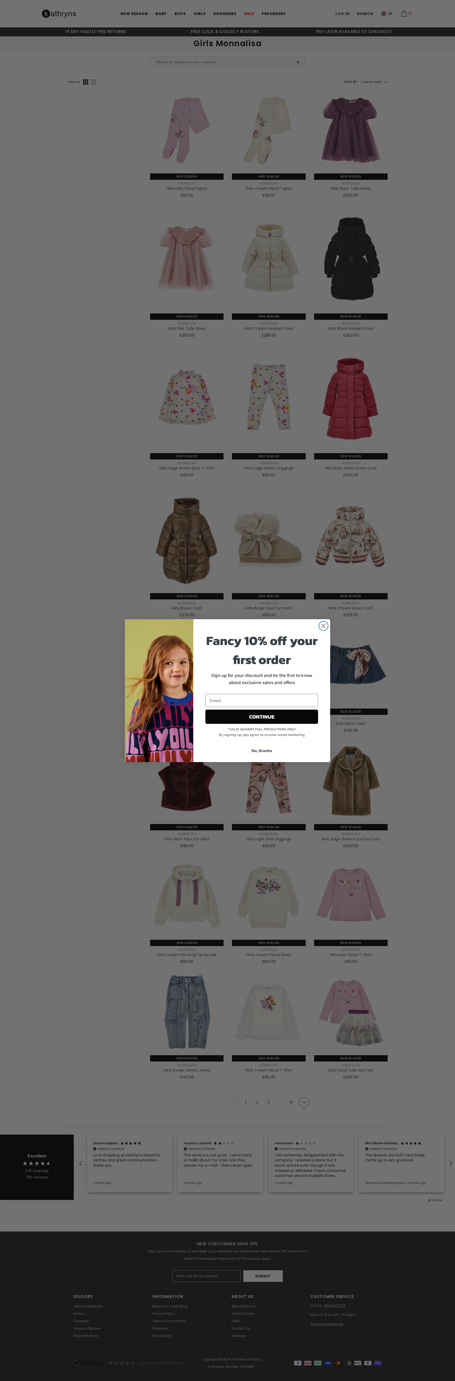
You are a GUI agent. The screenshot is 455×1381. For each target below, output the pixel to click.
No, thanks (261, 750)
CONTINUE (261, 717)
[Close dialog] (323, 626)
